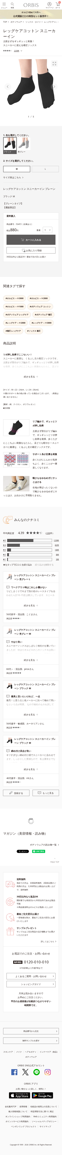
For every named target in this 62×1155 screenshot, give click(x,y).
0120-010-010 (36, 961)
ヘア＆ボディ (30, 1051)
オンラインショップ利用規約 (17, 1116)
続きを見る (29, 376)
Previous (7, 86)
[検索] (12, 4)
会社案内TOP (10, 1106)
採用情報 (23, 1106)
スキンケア (8, 1051)
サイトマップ (45, 1126)
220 (48, 533)
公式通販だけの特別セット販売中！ (31, 14)
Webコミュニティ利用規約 (45, 1116)
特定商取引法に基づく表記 (42, 1111)
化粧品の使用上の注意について (43, 1106)
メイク (19, 1051)
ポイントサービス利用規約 (17, 1121)
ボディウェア (31, 1057)
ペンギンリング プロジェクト (23, 1126)
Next (54, 86)
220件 (16, 50)
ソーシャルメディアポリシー (44, 1121)
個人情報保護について (18, 1111)
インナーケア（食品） (49, 1051)
